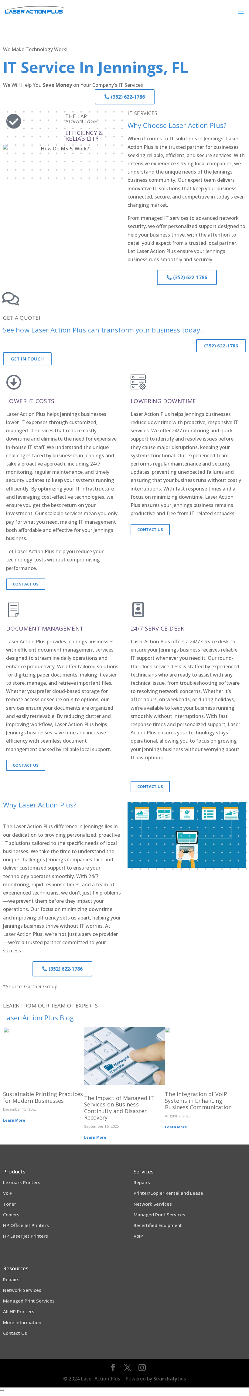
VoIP (7, 1193)
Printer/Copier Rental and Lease (168, 1193)
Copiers (11, 1214)
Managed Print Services (159, 1214)
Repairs (142, 1182)
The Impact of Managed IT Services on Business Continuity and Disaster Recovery (119, 1107)
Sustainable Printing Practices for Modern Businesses (43, 1097)
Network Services (153, 1204)
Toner (9, 1204)
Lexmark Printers (21, 1182)
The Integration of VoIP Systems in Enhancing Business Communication (198, 1100)
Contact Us (15, 1333)
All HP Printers (18, 1311)
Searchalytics (169, 1378)
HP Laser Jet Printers (25, 1236)
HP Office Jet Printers (26, 1225)
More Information (22, 1322)
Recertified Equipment (158, 1225)
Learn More (14, 1120)
